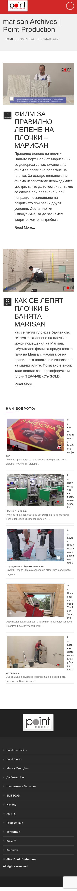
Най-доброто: (21, 408)
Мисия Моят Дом (18, 768)
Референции (15, 822)
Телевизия (13, 831)
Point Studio (14, 759)
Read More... (24, 227)
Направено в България (21, 786)
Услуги (11, 813)
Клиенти (12, 840)
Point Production (17, 750)
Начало (11, 804)
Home (9, 39)
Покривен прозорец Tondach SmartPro (70, 605)
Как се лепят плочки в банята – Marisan (38, 312)
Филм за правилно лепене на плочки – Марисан (34, 129)
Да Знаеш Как (15, 777)
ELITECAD (13, 795)
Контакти (12, 850)
